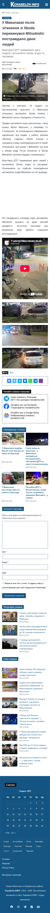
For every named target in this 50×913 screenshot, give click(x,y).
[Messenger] (25, 381)
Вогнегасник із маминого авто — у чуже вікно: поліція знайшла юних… (33, 760)
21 (25, 820)
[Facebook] (9, 381)
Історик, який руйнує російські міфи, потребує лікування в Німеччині (33, 616)
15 (31, 814)
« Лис (7, 833)
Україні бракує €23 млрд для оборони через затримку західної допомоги (32, 672)
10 (42, 809)
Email (5, 562)
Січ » (13, 833)
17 (42, 814)
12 (13, 814)
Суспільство (17, 851)
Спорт (38, 846)
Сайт (4, 573)
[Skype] (20, 381)
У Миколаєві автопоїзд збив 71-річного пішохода (11, 490)
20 (19, 820)
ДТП (11, 372)
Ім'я (4, 552)
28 (25, 826)
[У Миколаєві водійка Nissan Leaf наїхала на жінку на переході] (13, 439)
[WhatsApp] (30, 381)
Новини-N (38, 117)
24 (42, 820)
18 (8, 820)
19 (13, 820)
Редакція (6, 863)
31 (42, 826)
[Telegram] (35, 381)
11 (8, 814)
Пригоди (15, 13)
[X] (14, 381)
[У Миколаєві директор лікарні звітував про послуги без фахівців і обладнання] (9, 735)
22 (31, 820)
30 (37, 826)
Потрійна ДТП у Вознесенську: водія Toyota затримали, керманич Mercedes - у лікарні (37, 492)
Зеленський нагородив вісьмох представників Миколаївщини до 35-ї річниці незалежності (33, 629)
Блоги (29, 842)
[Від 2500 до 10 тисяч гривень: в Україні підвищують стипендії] (9, 749)
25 (8, 826)
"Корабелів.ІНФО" (12, 891)
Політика (18, 846)
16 (37, 814)
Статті (6, 851)
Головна (7, 13)
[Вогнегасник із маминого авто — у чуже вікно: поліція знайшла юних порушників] (9, 761)
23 (37, 820)
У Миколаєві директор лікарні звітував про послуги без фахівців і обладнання (32, 735)
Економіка (39, 842)
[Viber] (41, 381)
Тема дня (29, 851)
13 (19, 814)
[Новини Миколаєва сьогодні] (25, 4)
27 (19, 826)
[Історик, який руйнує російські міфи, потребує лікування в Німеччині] (9, 617)
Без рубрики (18, 842)
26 (13, 826)
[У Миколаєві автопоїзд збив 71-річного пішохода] (13, 478)
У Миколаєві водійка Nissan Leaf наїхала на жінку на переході (13, 451)
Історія (6, 842)
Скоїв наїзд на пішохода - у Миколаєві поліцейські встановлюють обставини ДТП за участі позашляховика (37, 456)
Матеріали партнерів (11, 875)
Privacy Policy (8, 868)
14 (25, 814)
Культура (7, 846)
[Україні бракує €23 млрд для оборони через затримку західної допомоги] (9, 673)
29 (31, 826)
